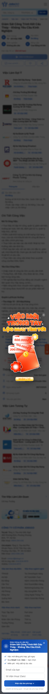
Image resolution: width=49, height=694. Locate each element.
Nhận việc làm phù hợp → (24, 683)
